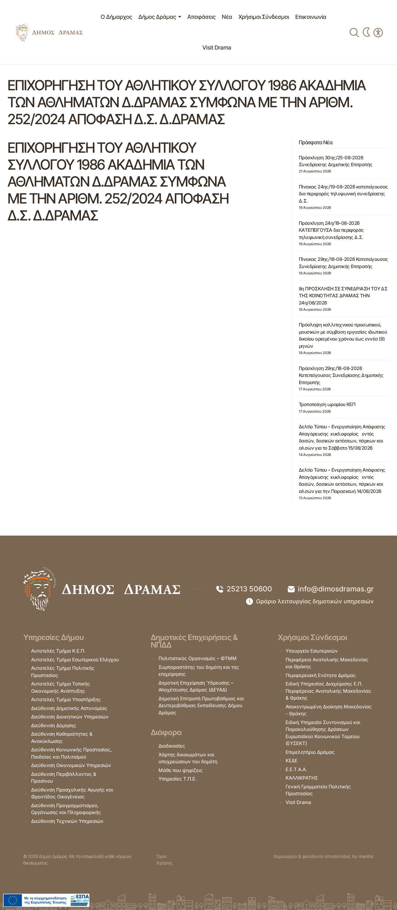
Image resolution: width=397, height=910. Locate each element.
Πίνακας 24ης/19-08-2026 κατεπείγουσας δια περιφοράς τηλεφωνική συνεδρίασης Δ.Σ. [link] (343, 194)
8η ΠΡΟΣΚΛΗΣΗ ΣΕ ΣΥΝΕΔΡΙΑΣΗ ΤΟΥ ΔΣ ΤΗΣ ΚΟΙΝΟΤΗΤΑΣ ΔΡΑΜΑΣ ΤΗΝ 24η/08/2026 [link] (343, 296)
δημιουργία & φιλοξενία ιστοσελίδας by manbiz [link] (324, 856)
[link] (49, 32)
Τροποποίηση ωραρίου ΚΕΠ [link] (327, 404)
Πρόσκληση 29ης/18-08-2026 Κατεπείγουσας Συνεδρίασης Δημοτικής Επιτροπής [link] (341, 375)
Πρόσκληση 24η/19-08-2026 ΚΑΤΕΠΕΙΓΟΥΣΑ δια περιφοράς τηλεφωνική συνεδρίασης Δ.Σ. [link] (331, 230)
